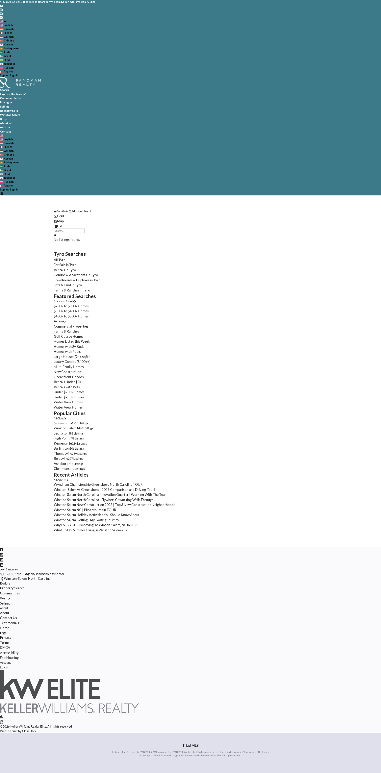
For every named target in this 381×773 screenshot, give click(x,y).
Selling (4, 106)
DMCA (5, 647)
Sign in (14, 75)
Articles (5, 127)
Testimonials (9, 623)
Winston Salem (10, 114)
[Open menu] (1, 193)
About (4, 123)
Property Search (12, 588)
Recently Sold (9, 110)
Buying (4, 102)
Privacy (5, 637)
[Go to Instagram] (1, 9)
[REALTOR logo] (1, 722)
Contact (5, 131)
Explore (5, 583)
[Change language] (3, 21)
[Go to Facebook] (1, 5)
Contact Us (8, 618)
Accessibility (9, 653)
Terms (5, 642)
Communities (9, 98)
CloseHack (29, 731)
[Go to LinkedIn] (1, 17)
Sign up (4, 75)
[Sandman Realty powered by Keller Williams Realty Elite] (69, 712)
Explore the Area (11, 94)
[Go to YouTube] (1, 13)
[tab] (190, 216)
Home (4, 628)
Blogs (3, 119)
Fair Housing (9, 658)
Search (4, 89)
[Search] (55, 234)
